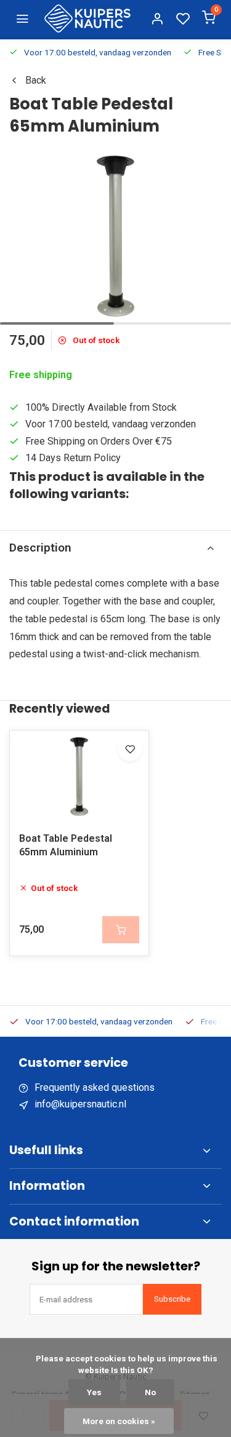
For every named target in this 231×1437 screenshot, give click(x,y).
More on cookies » (119, 1421)
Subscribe (172, 1299)
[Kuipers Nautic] (87, 18)
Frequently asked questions (94, 1087)
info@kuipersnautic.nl (80, 1104)
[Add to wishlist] (130, 749)
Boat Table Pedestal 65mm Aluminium (65, 845)
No (150, 1392)
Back (35, 80)
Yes (94, 1392)
